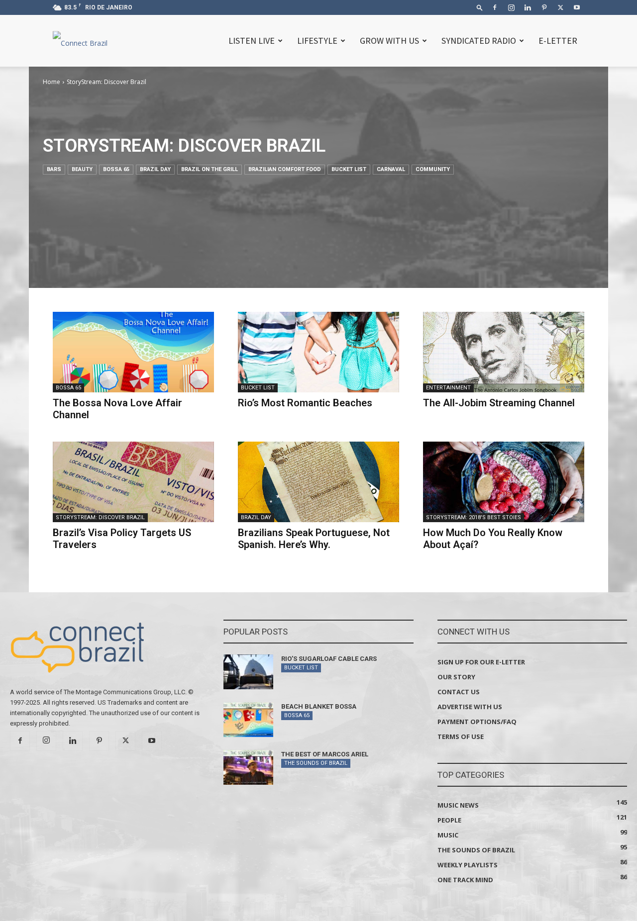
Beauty (82, 169)
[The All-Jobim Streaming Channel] (503, 352)
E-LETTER (557, 40)
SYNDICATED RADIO (478, 40)
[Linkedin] (527, 7)
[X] (560, 7)
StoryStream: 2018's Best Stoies (473, 517)
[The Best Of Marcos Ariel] (248, 767)
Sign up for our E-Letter (481, 661)
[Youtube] (576, 7)
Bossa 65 (116, 169)
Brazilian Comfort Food (284, 169)
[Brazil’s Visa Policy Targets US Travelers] (133, 482)
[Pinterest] (543, 7)
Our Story (456, 676)
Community (433, 169)
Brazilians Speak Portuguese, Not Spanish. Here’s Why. (314, 539)
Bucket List (348, 169)
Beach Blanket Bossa (318, 706)
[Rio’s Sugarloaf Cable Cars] (248, 671)
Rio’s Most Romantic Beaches (305, 403)
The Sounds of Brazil (315, 763)
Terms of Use (460, 736)
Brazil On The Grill (209, 169)
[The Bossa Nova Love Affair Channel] (133, 352)
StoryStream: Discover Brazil (100, 517)
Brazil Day (155, 169)
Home (51, 82)
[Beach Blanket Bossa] (248, 719)
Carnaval (391, 169)
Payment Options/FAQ (477, 721)
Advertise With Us (469, 706)
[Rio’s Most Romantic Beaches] (318, 352)
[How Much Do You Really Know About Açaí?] (503, 482)
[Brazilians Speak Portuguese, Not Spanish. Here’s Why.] (318, 482)
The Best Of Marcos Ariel (324, 754)
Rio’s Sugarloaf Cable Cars (329, 658)
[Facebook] (494, 7)
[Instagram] (511, 7)
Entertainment (448, 387)
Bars (54, 169)
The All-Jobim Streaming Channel (499, 403)
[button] (479, 7)
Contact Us (458, 691)
